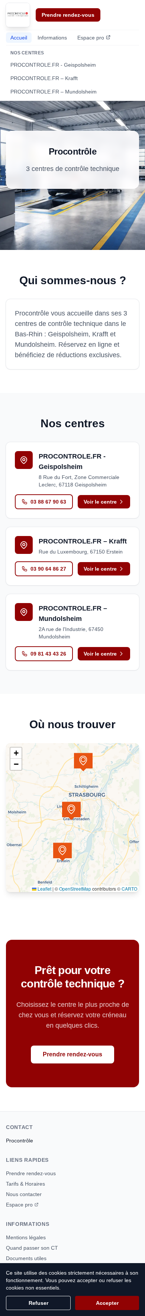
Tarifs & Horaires (25, 1184)
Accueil (18, 38)
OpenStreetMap (75, 888)
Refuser (38, 1303)
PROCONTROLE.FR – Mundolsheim (53, 92)
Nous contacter (24, 1194)
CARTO (129, 888)
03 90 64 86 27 (48, 569)
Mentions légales (26, 1237)
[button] (71, 811)
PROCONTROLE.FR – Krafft (44, 78)
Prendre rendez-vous (68, 15)
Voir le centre (100, 502)
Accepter (107, 1303)
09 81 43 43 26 (48, 654)
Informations (52, 38)
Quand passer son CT (32, 1248)
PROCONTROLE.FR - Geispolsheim (53, 65)
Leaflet (43, 888)
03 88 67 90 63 (48, 502)
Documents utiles (26, 1258)
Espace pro (90, 38)
